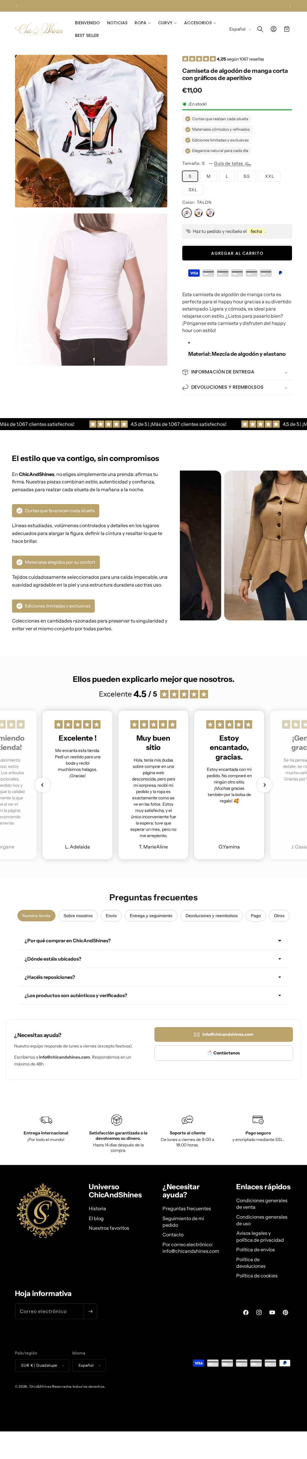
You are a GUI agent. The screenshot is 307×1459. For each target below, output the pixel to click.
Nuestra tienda (36, 915)
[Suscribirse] (90, 1311)
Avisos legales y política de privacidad (260, 1236)
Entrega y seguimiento (151, 915)
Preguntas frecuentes (186, 1208)
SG (246, 176)
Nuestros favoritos (109, 1228)
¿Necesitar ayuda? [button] (181, 1191)
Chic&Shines (40, 1386)
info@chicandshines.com (227, 1034)
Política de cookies (257, 1276)
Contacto (172, 1235)
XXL (269, 176)
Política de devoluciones (251, 1262)
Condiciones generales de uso (262, 1220)
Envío (111, 915)
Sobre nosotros (78, 915)
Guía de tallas (229, 163)
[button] (142, 22)
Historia (97, 1208)
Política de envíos (255, 1249)
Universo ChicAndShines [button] (115, 1191)
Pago (256, 915)
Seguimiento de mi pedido (183, 1221)
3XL (193, 189)
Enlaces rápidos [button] (263, 1187)
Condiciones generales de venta (262, 1203)
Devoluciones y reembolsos (212, 915)
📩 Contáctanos (223, 1053)
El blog (96, 1218)
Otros (279, 915)
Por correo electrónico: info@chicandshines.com (190, 1247)
